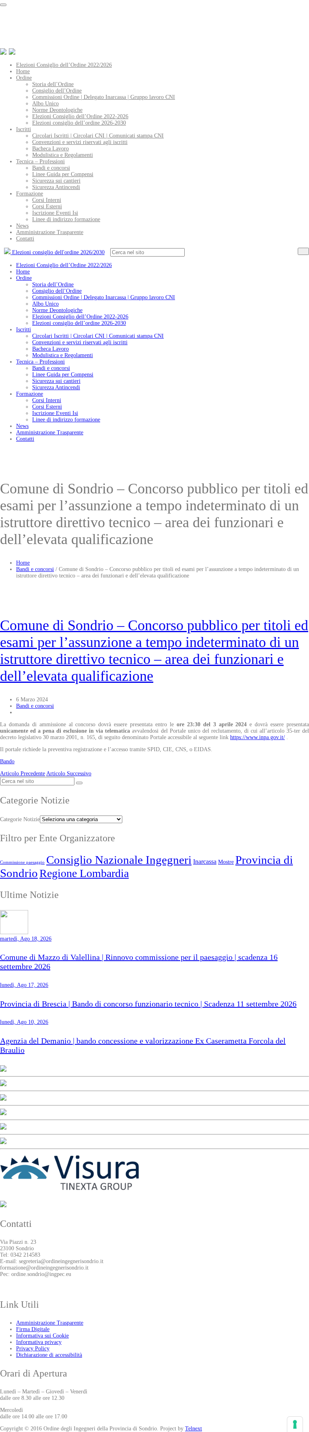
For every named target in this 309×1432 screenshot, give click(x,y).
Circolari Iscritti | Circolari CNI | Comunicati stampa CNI (98, 136)
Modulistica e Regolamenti (62, 155)
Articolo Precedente (22, 773)
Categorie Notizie (20, 819)
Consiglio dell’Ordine (57, 91)
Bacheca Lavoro (50, 149)
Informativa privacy (39, 1342)
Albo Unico (45, 104)
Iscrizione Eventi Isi (55, 213)
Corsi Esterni (47, 206)
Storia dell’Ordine (53, 84)
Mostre (226, 862)
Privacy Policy (32, 1349)
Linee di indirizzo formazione (66, 219)
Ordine (24, 78)
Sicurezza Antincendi (56, 187)
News (22, 226)
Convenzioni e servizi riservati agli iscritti (80, 142)
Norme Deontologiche (57, 110)
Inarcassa (204, 861)
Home (23, 71)
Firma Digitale (32, 1329)
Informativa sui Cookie (42, 1336)
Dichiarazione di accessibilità (49, 1355)
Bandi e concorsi (51, 168)
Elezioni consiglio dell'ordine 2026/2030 (57, 252)
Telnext (193, 1429)
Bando (7, 761)
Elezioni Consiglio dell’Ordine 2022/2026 (64, 65)
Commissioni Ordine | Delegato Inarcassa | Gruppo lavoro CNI (103, 97)
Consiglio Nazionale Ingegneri (119, 859)
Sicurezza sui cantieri (56, 181)
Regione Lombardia (84, 873)
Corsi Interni (46, 200)
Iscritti (23, 129)
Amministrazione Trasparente (49, 232)
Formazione (29, 194)
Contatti (25, 239)
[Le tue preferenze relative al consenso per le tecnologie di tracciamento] (295, 1424)
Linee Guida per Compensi (62, 174)
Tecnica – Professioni (40, 161)
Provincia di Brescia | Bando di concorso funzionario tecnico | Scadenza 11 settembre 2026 (148, 1003)
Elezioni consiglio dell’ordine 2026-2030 (79, 123)
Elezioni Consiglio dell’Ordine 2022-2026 (80, 116)
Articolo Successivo (68, 773)
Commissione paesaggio (22, 862)
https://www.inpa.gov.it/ (257, 737)
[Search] (303, 251)
